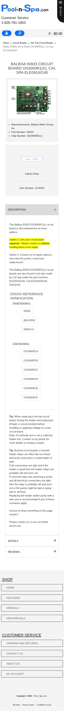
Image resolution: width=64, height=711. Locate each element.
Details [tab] (13, 540)
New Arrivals (15, 618)
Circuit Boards (20, 43)
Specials (12, 608)
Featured (13, 597)
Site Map (16, 705)
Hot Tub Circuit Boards (42, 43)
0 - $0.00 (55, 33)
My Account (15, 673)
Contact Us (14, 653)
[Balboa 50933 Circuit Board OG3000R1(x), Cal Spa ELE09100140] (32, 117)
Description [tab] (17, 209)
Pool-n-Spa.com (40, 696)
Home (6, 43)
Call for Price (32, 174)
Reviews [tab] (14, 551)
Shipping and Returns (22, 643)
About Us (13, 663)
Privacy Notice (28, 705)
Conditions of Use (44, 705)
